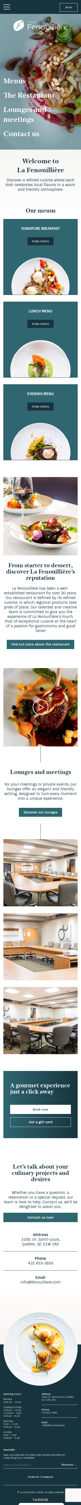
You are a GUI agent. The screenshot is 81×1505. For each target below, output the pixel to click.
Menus (14, 81)
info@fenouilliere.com (40, 1282)
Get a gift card (40, 1122)
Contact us (21, 133)
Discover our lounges (41, 812)
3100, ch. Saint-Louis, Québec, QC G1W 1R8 (40, 1242)
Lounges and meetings (25, 114)
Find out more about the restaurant (40, 644)
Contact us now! (40, 1217)
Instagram (47, 1476)
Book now (40, 1109)
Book (68, 7)
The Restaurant (29, 95)
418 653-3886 (40, 1263)
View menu (40, 241)
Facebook (33, 1476)
